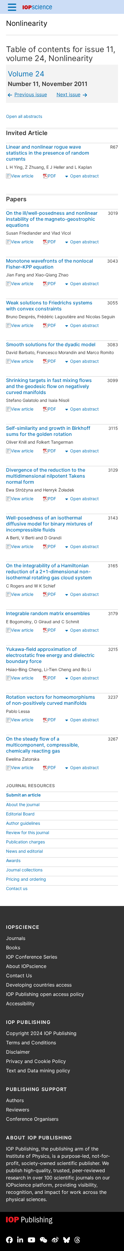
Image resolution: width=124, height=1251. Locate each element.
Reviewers (17, 1110)
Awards (13, 860)
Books (13, 947)
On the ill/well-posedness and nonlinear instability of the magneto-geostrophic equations (52, 219)
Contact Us (19, 975)
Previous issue (30, 94)
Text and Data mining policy (38, 1071)
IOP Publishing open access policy (45, 994)
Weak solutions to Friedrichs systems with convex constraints (49, 306)
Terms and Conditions (31, 1043)
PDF (52, 176)
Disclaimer (18, 1052)
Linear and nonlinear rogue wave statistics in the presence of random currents (47, 153)
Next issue (68, 94)
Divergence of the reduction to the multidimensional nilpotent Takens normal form (45, 476)
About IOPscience (26, 966)
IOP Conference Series (31, 957)
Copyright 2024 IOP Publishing (41, 1033)
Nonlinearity (26, 23)
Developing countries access (39, 985)
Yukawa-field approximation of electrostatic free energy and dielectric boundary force (50, 655)
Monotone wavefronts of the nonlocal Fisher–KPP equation (49, 264)
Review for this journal (27, 832)
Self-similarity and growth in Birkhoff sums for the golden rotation (48, 431)
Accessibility (20, 1003)
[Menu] (12, 7)
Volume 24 (26, 73)
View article (22, 176)
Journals (15, 938)
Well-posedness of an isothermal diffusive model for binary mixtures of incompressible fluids (49, 524)
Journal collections (24, 869)
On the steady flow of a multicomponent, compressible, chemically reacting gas (42, 745)
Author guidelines (23, 823)
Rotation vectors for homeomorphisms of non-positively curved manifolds (50, 700)
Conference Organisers (32, 1119)
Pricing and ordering (26, 879)
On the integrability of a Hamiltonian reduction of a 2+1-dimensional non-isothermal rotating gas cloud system (49, 571)
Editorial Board (20, 813)
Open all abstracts (24, 117)
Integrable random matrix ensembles (48, 613)
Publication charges (25, 841)
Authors (15, 1100)
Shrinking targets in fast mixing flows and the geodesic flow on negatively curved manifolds (49, 386)
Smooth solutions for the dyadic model (50, 344)
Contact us (16, 888)
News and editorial (24, 851)
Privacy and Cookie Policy (36, 1061)
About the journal (22, 804)
